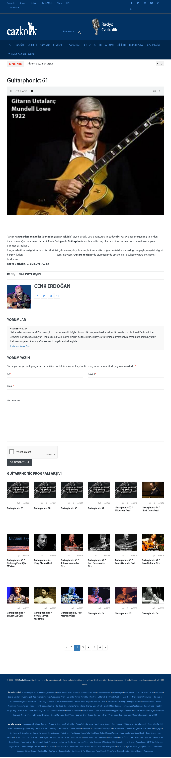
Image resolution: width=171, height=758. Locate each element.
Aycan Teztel (94, 724)
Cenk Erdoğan (63, 729)
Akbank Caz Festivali (88, 693)
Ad (9, 374)
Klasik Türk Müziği (35, 711)
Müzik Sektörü (139, 711)
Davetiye (93, 697)
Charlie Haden (75, 729)
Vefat (111, 715)
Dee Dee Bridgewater (134, 729)
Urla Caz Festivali (100, 715)
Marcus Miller (83, 742)
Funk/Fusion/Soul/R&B (64, 702)
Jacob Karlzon (32, 738)
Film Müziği (157, 697)
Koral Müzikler (87, 711)
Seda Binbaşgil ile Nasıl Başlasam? (103, 747)
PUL (11, 45)
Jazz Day (159, 706)
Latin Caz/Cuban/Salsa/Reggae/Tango (109, 711)
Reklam (23, 3)
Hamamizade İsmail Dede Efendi (132, 733)
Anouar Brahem (55, 724)
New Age (150, 711)
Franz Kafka (85, 733)
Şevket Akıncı (147, 747)
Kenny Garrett (158, 738)
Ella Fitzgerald (15, 733)
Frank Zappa (75, 733)
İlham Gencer (151, 733)
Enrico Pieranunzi (40, 733)
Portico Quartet (62, 747)
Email (10, 386)
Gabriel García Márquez (109, 733)
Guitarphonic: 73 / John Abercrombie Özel (70, 563)
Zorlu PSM (153, 715)
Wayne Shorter (136, 751)
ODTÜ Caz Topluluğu (154, 742)
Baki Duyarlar (129, 724)
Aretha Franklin (68, 724)
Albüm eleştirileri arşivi (40, 63)
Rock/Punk (69, 715)
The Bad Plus (42, 751)
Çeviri (77, 697)
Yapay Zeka (118, 715)
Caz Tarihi (70, 697)
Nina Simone (130, 742)
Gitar (104, 702)
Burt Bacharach (41, 729)
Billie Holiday (19, 729)
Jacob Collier (20, 738)
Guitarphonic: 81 (15, 508)
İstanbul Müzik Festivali (113, 706)
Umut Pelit (111, 751)
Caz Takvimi (153, 45)
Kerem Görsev (14, 742)
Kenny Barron (146, 738)
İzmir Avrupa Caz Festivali (133, 706)
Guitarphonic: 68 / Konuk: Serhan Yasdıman (43, 616)
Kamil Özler (123, 738)
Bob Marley (30, 729)
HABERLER (32, 45)
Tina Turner (53, 751)
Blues (59, 3)
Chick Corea (96, 729)
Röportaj (78, 715)
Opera (23, 715)
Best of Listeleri (14, 697)
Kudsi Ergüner (26, 742)
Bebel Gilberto (153, 724)
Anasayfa (11, 3)
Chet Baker (86, 729)
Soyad (92, 374)
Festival (133, 697)
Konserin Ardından (73, 711)
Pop (29, 715)
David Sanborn (118, 729)
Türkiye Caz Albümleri (22, 54)
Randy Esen (74, 747)
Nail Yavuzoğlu (117, 742)
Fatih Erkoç (65, 733)
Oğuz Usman (14, 747)
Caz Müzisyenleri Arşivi (56, 697)
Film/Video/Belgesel (18, 702)
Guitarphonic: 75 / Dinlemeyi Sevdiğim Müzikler (17, 563)
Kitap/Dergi (11, 711)
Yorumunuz (13, 400)
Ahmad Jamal (29, 724)
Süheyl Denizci (30, 751)
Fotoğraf (51, 702)
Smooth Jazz (88, 715)
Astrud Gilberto (82, 724)
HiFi (67, 3)
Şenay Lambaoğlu (133, 747)
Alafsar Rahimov (41, 724)
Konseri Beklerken (58, 711)
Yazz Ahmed (148, 751)
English (125, 697)
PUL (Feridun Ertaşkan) (40, 715)
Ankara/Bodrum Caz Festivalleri (136, 693)
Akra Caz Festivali (104, 693)
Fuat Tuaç (95, 733)
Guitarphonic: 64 (150, 613)
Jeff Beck (53, 738)
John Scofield (88, 738)
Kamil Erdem (113, 738)
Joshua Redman (101, 738)
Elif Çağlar (158, 729)
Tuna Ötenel (101, 751)
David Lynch (107, 729)
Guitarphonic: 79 (69, 508)
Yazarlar (74, 45)
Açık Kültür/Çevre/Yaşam (46, 693)
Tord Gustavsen (89, 751)
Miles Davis (106, 742)
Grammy (122, 702)
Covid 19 (84, 697)
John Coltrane (76, 738)
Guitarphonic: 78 (96, 508)
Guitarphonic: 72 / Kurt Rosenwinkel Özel (97, 563)
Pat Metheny (40, 747)
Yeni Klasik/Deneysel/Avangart (135, 715)
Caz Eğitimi (41, 697)
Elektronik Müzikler (113, 697)
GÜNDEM (45, 45)
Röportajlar (136, 45)
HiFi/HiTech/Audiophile (45, 706)
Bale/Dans (159, 693)
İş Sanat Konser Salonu (76, 706)
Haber (32, 706)
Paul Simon (50, 747)
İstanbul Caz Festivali (94, 706)
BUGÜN (20, 45)
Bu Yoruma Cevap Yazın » (20, 346)
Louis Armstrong (50, 742)
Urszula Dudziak (123, 751)
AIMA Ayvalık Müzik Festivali (68, 693)
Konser (46, 711)
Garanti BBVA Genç (82, 702)
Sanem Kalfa (84, 747)
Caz (34, 697)
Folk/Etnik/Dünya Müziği (37, 702)
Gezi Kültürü (95, 702)
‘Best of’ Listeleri (92, 45)
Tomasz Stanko (64, 751)
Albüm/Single (117, 693)
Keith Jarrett (134, 738)
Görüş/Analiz (112, 702)
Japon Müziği (149, 706)
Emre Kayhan (27, 733)
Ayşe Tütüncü (117, 724)
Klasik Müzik (47, 3)
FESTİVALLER (59, 45)
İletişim (34, 3)
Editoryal (101, 697)
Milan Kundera (95, 742)
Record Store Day (57, 715)
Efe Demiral (148, 729)
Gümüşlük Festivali (134, 702)
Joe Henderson (63, 738)
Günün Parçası (22, 706)
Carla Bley (52, 729)
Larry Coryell (38, 742)
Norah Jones (140, 742)
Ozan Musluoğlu (27, 747)
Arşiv (152, 693)
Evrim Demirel (53, 733)
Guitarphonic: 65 (123, 613)
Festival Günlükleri (144, 697)
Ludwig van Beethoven (67, 742)
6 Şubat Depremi (28, 693)
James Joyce (43, 738)
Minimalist (129, 711)
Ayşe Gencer (105, 724)
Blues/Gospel (27, 697)
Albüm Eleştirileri (115, 45)
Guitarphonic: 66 (96, 613)
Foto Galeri (14, 8)
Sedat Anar (121, 747)
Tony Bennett (77, 751)
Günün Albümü (148, 702)
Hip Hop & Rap (61, 706)
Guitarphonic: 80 (42, 508)
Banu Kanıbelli (140, 724)
